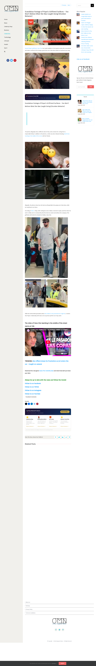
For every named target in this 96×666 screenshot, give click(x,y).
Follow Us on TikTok (32, 387)
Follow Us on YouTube (32, 394)
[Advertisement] (42, 653)
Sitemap (28, 605)
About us (28, 602)
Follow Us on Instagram (33, 390)
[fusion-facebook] (56, 629)
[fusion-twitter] (59, 629)
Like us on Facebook (83, 59)
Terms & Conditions (30, 613)
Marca (32, 210)
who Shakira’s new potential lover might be (55, 313)
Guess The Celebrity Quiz (46, 371)
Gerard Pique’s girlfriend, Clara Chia (33, 48)
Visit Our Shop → (65, 411)
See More (54, 663)
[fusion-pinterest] (63, 629)
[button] (79, 111)
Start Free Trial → (64, 97)
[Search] (11, 51)
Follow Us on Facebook (33, 383)
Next (69, 5)
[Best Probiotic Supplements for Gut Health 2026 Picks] (79, 119)
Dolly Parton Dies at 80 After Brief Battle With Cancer (87, 102)
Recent (85, 96)
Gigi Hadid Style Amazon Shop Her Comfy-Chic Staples (87, 111)
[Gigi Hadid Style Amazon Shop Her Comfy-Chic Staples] (79, 110)
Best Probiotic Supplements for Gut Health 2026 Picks (87, 120)
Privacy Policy (29, 609)
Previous (64, 5)
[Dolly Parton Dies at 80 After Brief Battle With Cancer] (79, 101)
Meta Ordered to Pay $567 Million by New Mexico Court (86, 33)
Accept (62, 663)
